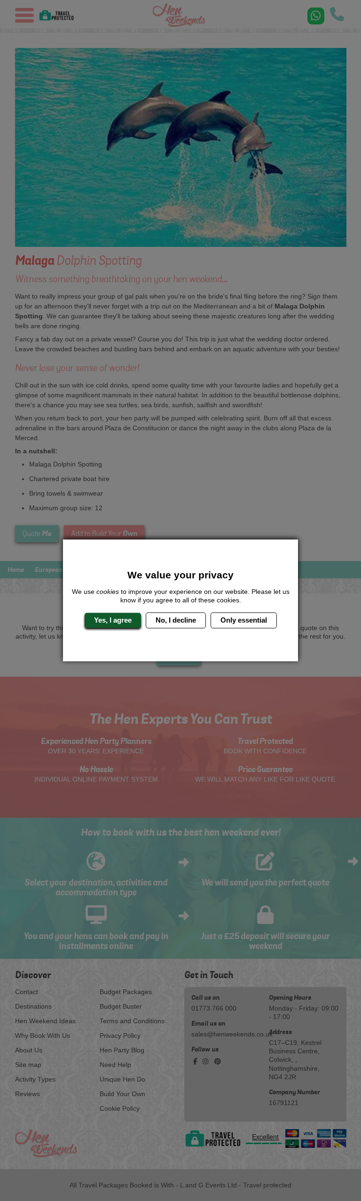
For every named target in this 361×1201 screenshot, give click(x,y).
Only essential (243, 620)
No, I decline (176, 620)
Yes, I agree (113, 620)
